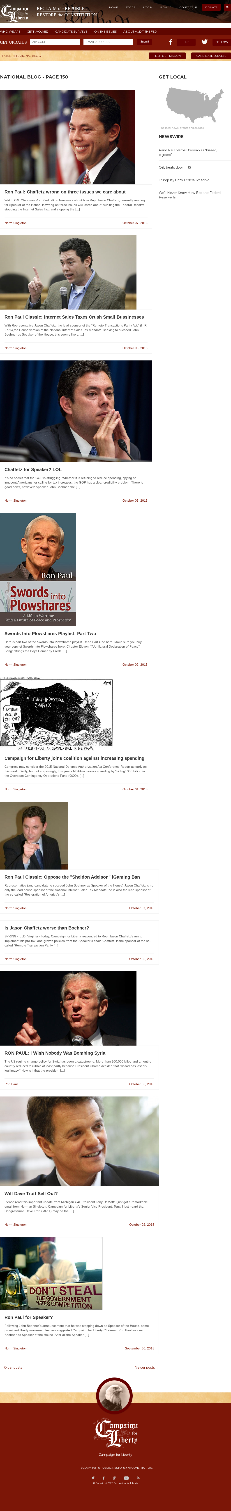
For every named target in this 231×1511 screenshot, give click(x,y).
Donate (211, 7)
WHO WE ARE (10, 31)
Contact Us (188, 7)
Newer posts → (147, 1368)
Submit (144, 41)
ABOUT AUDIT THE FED (140, 31)
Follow (221, 42)
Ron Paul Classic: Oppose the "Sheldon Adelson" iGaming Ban (72, 877)
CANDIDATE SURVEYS (71, 31)
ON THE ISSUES (105, 31)
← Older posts (11, 1368)
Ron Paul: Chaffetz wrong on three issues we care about (65, 191)
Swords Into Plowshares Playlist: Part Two (50, 633)
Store (130, 7)
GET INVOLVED (38, 31)
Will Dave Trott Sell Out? (31, 1193)
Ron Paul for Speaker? (29, 1317)
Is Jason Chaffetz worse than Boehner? (47, 927)
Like (186, 42)
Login (147, 7)
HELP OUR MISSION (167, 55)
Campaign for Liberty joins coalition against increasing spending (74, 758)
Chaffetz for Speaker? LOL (33, 469)
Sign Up (165, 7)
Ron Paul (11, 1084)
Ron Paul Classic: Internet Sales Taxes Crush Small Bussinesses (74, 317)
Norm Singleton (16, 223)
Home (113, 7)
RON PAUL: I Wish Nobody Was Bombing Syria (55, 1053)
